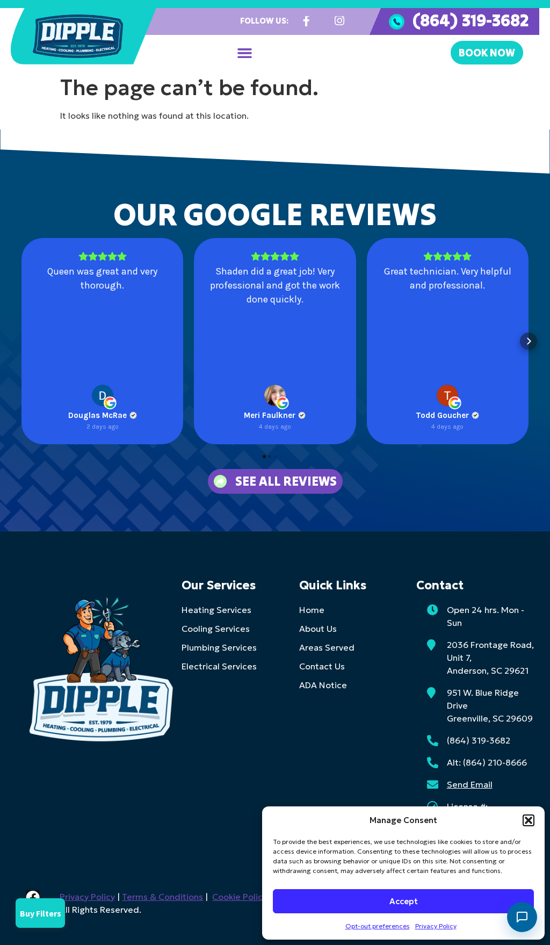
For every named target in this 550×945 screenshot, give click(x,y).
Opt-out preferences (377, 926)
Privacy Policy (436, 926)
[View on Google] (102, 395)
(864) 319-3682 (470, 20)
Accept (403, 901)
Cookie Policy (239, 896)
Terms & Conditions (162, 896)
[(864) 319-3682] (396, 22)
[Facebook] (33, 897)
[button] (528, 820)
